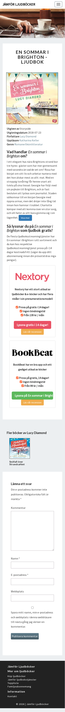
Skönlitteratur (34, 144)
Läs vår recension (32, 331)
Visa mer (25, 217)
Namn (15, 558)
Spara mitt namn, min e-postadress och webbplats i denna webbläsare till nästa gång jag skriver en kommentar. (32, 619)
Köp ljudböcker (17, 676)
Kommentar (18, 507)
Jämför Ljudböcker (37, 704)
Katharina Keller (29, 140)
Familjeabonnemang (19, 686)
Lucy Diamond (28, 136)
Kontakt (12, 696)
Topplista (13, 683)
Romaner (19, 144)
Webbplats (17, 591)
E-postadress (19, 575)
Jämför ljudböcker (19, 4)
